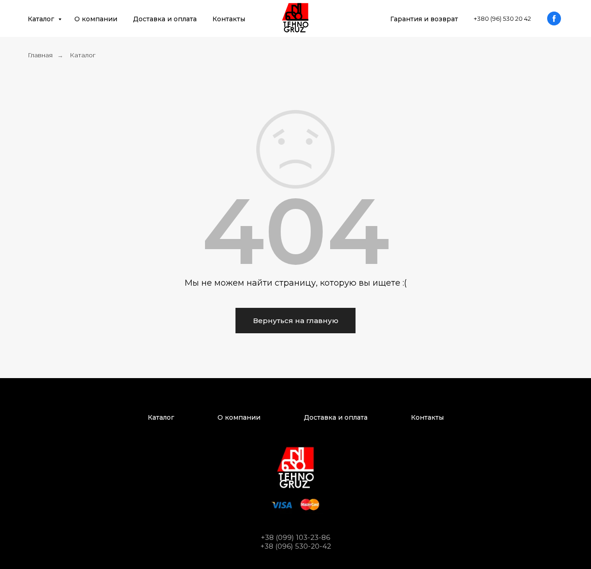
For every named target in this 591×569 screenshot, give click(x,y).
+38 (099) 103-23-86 (295, 537)
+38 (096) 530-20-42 (295, 546)
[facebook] (554, 18)
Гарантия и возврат (424, 19)
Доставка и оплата (165, 19)
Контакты (228, 19)
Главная (40, 55)
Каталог (42, 19)
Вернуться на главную (295, 320)
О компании (95, 19)
